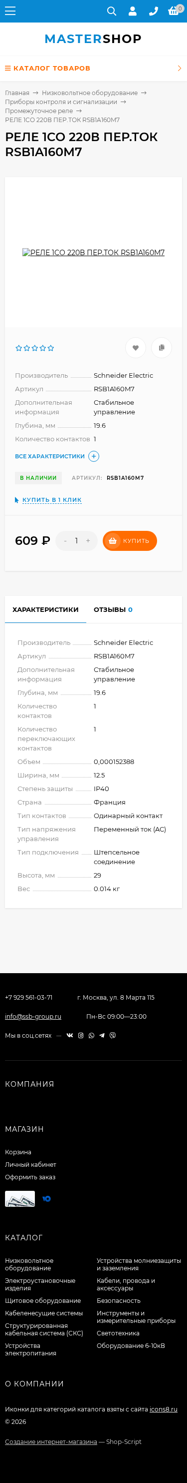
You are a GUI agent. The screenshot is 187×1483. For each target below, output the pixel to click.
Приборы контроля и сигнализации (61, 102)
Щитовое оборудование (43, 1300)
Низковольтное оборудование (90, 93)
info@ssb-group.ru (33, 1016)
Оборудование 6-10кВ (131, 1345)
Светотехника (118, 1333)
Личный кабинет (30, 1164)
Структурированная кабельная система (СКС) (44, 1329)
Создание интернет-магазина (51, 1441)
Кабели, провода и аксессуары (126, 1284)
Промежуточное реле (39, 111)
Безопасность (119, 1300)
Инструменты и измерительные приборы (136, 1316)
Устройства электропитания (30, 1349)
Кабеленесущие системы (44, 1313)
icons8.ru (164, 1409)
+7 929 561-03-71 (28, 997)
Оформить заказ (30, 1177)
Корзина (18, 1152)
